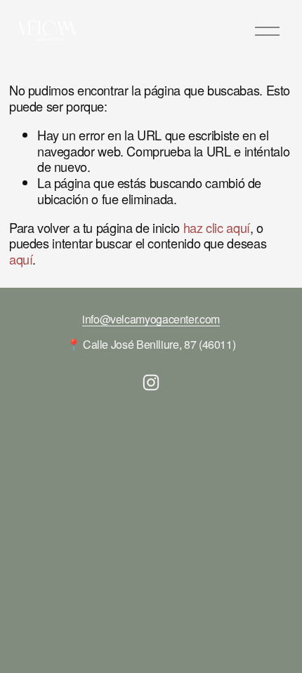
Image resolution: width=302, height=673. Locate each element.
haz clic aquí (216, 227)
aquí (21, 259)
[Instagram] (151, 382)
